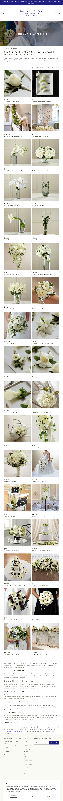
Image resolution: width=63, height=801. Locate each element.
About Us (6, 755)
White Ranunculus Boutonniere (14, 378)
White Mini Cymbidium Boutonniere (43, 343)
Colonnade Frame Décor (39, 654)
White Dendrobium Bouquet (13, 170)
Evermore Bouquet (10, 481)
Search (16, 741)
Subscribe (53, 742)
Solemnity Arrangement (11, 550)
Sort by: (32, 67)
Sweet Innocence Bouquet (12, 654)
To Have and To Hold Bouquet (13, 619)
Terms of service (26, 775)
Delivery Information (27, 756)
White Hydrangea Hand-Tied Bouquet (43, 274)
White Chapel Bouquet (39, 447)
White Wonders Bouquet (12, 274)
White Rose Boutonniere (11, 101)
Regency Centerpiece (38, 516)
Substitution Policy (27, 769)
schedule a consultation (13, 731)
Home (5, 48)
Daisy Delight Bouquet (39, 619)
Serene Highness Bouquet (40, 412)
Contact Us (27, 745)
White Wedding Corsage (39, 309)
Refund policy (28, 764)
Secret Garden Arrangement (40, 136)
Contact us (50, 729)
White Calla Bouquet (10, 240)
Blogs (15, 745)
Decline (48, 796)
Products (6, 751)
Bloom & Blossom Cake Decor (41, 550)
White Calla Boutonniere (11, 412)
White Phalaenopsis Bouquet (13, 205)
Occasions (7, 747)
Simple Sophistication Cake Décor (14, 585)
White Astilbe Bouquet (11, 309)
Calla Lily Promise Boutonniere (41, 101)
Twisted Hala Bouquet (38, 240)
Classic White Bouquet (39, 481)
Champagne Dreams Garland (13, 136)
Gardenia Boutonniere (39, 378)
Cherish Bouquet (9, 343)
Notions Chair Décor (10, 516)
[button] (3, 13)
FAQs (25, 741)
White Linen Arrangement (40, 585)
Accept (31, 796)
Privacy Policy (17, 791)
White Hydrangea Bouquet (40, 170)
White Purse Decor (10, 447)
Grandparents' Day (8, 742)
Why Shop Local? (27, 750)
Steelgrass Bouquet (38, 205)
